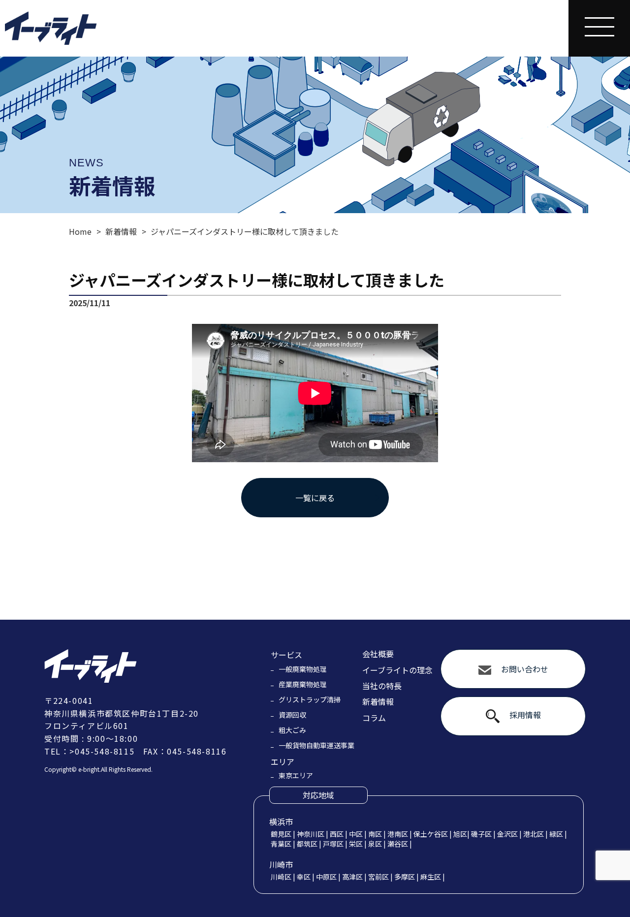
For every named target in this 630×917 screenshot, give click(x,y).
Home (80, 231)
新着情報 (121, 231)
